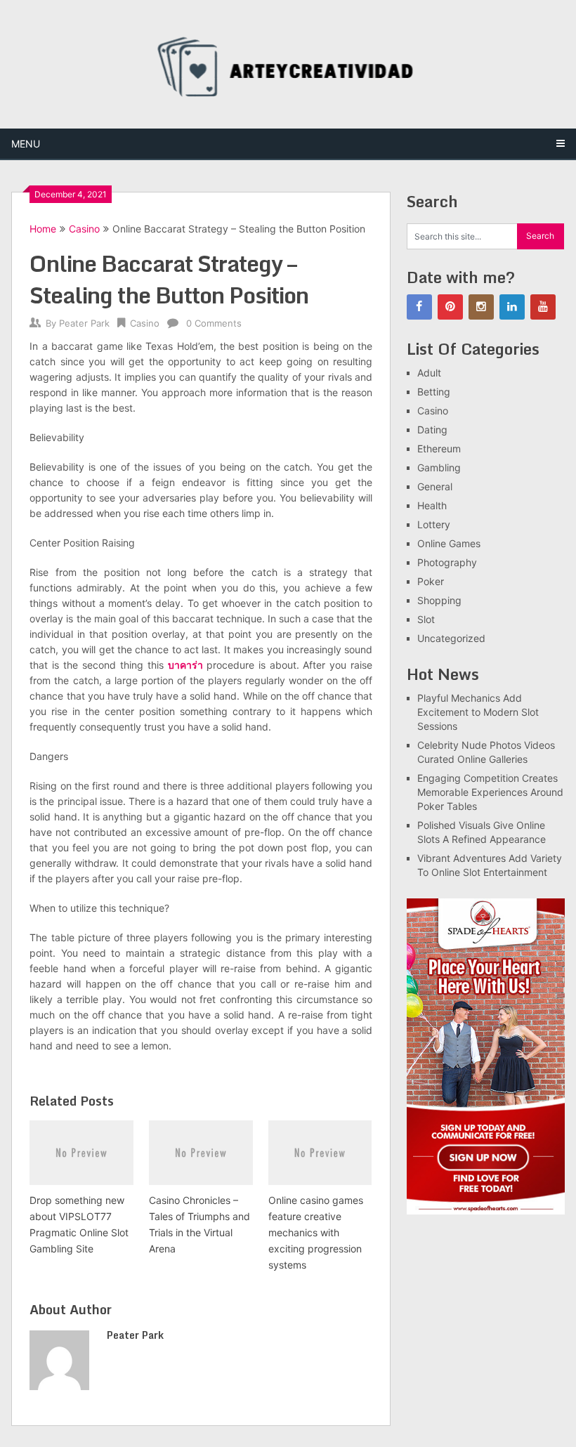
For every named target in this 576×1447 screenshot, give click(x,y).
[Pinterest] (450, 307)
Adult (429, 373)
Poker (430, 581)
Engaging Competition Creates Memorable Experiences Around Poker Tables (490, 792)
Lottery (433, 524)
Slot (426, 619)
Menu (25, 144)
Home (43, 229)
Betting (433, 392)
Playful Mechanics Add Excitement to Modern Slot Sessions (478, 712)
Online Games (448, 543)
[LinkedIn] (512, 307)
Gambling (439, 467)
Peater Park (84, 323)
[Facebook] (419, 307)
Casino (84, 229)
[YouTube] (543, 307)
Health (432, 505)
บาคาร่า (185, 665)
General (434, 486)
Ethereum (439, 448)
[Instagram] (481, 307)
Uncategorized (451, 638)
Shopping (439, 600)
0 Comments (214, 323)
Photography (447, 562)
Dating (432, 430)
